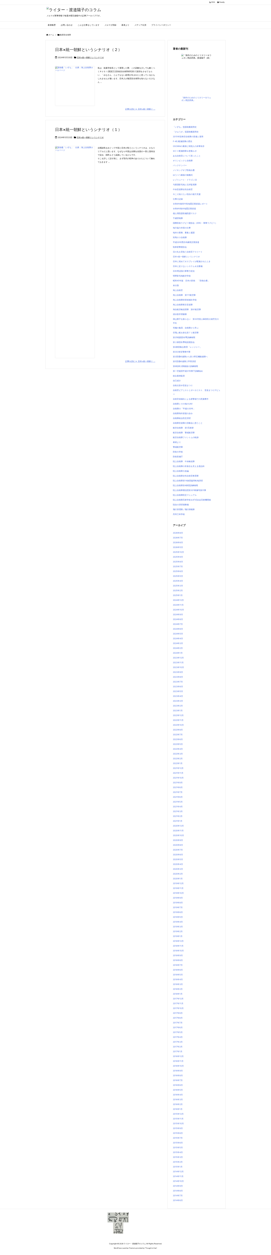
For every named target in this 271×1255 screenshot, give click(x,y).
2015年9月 (178, 1128)
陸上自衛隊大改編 (181, 471)
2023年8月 (178, 677)
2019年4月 (178, 922)
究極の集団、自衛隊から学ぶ (186, 328)
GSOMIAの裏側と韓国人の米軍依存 (188, 146)
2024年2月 (178, 648)
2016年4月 (178, 1094)
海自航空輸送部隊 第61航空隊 (187, 309)
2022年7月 (178, 734)
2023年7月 (178, 681)
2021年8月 (178, 787)
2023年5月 (178, 691)
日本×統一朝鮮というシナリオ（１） (88, 129)
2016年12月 (178, 1056)
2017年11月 (178, 1003)
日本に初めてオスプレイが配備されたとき (191, 261)
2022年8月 (178, 729)
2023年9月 (178, 672)
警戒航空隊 (178, 447)
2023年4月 (178, 696)
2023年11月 (178, 662)
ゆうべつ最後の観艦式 (183, 175)
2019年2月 (178, 931)
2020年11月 (178, 830)
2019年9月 (178, 898)
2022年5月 (178, 744)
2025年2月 (178, 590)
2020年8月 (178, 845)
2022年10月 (178, 725)
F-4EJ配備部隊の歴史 (182, 141)
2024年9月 (178, 614)
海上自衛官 (178, 290)
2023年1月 (178, 710)
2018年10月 (178, 950)
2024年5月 (178, 633)
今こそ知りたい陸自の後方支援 (187, 194)
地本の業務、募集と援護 (184, 232)
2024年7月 (178, 624)
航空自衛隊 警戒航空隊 (184, 432)
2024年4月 (178, 638)
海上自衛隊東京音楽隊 (183, 304)
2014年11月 (178, 1176)
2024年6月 (178, 629)
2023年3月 (178, 701)
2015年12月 (178, 1114)
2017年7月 (178, 1022)
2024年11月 (178, 605)
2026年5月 (178, 547)
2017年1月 (177, 1051)
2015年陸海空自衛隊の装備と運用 (188, 136)
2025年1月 (178, 595)
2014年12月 (178, 1171)
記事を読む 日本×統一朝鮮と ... (140, 109)
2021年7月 (178, 792)
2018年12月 (178, 941)
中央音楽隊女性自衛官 (183, 189)
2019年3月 (178, 926)
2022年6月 (178, 739)
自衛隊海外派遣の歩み (183, 413)
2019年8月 (178, 902)
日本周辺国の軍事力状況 (184, 271)
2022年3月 (178, 753)
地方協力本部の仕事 (182, 228)
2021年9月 (178, 782)
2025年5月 (178, 576)
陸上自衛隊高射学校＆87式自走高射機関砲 (192, 500)
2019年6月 (178, 912)
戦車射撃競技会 (180, 247)
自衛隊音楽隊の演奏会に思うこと (188, 423)
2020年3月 (178, 869)
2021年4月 (178, 806)
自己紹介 (177, 380)
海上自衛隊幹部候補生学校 (185, 300)
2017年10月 (178, 1008)
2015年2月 (178, 1162)
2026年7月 (178, 537)
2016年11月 (178, 1061)
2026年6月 (178, 542)
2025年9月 (178, 557)
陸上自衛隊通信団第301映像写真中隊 (189, 490)
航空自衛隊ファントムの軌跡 (186, 437)
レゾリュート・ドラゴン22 (185, 180)
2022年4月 (178, 749)
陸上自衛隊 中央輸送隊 (184, 461)
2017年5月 (178, 1032)
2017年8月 (178, 1018)
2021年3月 (178, 811)
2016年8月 (178, 1075)
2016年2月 (178, 1104)
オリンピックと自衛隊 (183, 160)
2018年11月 (178, 946)
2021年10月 (178, 778)
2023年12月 (178, 657)
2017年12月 (178, 998)
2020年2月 (178, 874)
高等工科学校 (179, 514)
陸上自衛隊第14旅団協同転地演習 (188, 480)
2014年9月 (178, 1186)
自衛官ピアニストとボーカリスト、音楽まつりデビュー (196, 392)
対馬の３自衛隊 (180, 237)
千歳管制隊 (178, 218)
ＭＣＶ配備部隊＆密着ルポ (185, 151)
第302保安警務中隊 (181, 352)
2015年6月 (178, 1142)
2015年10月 (178, 1123)
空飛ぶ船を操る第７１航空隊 (186, 332)
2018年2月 (178, 989)
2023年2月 (178, 705)
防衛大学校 (178, 452)
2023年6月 (178, 686)
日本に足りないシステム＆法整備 (188, 266)
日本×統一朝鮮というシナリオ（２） (88, 49)
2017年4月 (178, 1037)
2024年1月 (178, 653)
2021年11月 (178, 773)
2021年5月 (178, 802)
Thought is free (150, 1248)
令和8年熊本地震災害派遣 (184, 208)
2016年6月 (178, 1085)
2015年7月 (178, 1138)
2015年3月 (178, 1157)
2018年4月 (178, 979)
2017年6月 (178, 1027)
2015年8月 (178, 1133)
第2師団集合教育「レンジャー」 (187, 347)
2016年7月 (178, 1080)
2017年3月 (178, 1042)
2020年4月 (178, 864)
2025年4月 (178, 581)
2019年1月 (178, 936)
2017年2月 (178, 1046)
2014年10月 (178, 1181)
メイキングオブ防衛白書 (184, 170)
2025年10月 (178, 552)
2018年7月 (178, 965)
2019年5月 (178, 917)
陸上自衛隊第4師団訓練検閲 (185, 485)
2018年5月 (178, 974)
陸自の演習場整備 (181, 504)
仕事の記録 (178, 199)
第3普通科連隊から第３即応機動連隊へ (190, 356)
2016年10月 (178, 1066)
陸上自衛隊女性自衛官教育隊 (186, 476)
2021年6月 (178, 797)
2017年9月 (178, 1013)
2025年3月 (178, 585)
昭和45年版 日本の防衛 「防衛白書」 (191, 280)
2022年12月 (178, 715)
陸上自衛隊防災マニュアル (185, 495)
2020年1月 (178, 878)
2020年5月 (178, 859)
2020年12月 (178, 826)
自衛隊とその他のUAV (183, 404)
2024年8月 (178, 619)
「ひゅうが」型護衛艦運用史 (186, 131)
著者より (177, 442)
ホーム (51, 35)
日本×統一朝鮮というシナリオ (90, 57)
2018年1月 (178, 994)
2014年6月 (178, 1200)
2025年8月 (178, 561)
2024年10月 (178, 609)
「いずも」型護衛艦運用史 (185, 127)
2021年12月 (178, 768)
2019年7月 (178, 907)
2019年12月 (178, 883)
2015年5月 (178, 1147)
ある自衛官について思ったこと (187, 156)
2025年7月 (178, 566)
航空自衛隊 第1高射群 (183, 428)
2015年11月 (178, 1118)
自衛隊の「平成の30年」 (184, 408)
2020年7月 (178, 850)
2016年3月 (178, 1099)
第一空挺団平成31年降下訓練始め (188, 371)
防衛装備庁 (178, 456)
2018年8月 (178, 960)
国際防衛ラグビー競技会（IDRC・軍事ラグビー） (195, 223)
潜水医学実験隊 (180, 314)
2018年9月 (178, 955)
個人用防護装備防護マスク (185, 213)
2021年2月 (178, 816)
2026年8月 (178, 533)
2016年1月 (178, 1109)
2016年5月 (178, 1090)
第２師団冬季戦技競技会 (184, 342)
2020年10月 (178, 835)
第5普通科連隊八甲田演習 (184, 361)
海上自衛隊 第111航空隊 (184, 295)
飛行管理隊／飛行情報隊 (184, 509)
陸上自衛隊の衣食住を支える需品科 (189, 466)
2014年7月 (178, 1195)
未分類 (176, 285)
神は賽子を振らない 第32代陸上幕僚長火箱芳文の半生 (196, 321)
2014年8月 (178, 1190)
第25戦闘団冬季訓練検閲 (184, 337)
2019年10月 (178, 893)
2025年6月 (178, 571)
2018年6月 (178, 970)
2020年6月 (178, 854)
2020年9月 (178, 840)
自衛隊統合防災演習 (182, 418)
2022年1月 (178, 763)
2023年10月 (178, 667)
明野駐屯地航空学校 (182, 276)
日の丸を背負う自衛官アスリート (188, 252)
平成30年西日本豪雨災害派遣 (186, 242)
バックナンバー (180, 165)
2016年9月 (178, 1070)
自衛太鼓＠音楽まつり (183, 385)
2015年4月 (178, 1152)
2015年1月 (178, 1166)
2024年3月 (178, 643)
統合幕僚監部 (179, 376)
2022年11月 (178, 720)
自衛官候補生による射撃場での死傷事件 (190, 399)
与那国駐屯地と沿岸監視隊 (185, 184)
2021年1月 (177, 821)
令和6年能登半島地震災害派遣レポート (190, 204)
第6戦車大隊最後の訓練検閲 (185, 366)
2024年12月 (178, 600)
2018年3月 (178, 984)
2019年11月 (178, 888)
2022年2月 (178, 758)
